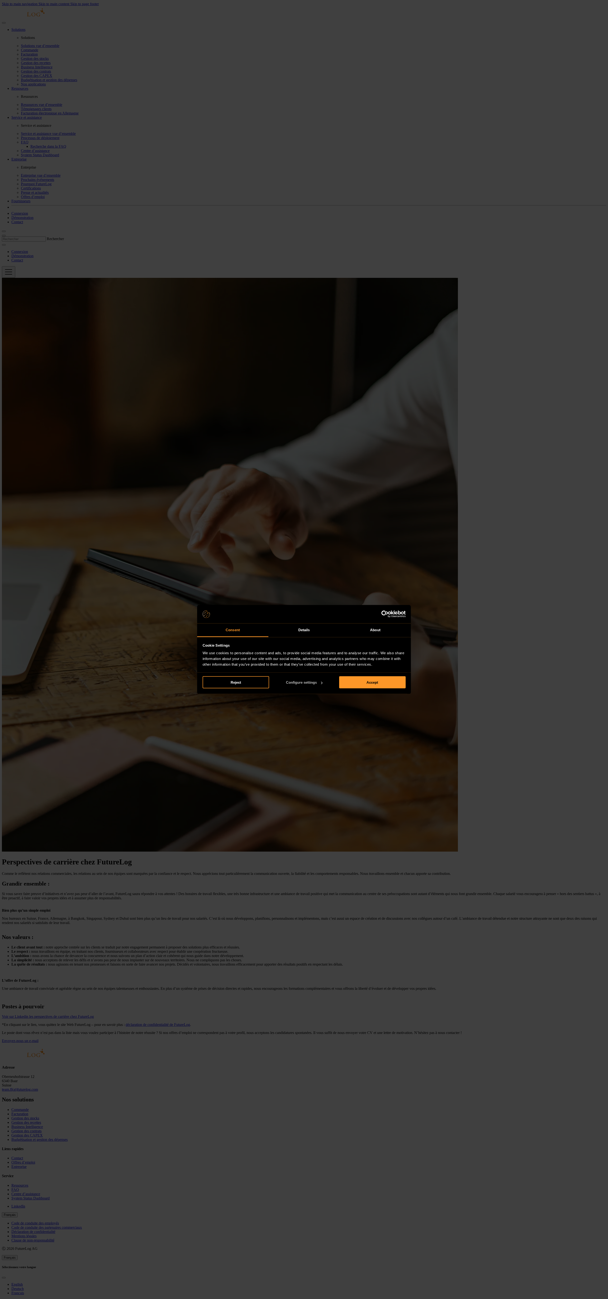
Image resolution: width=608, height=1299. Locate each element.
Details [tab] (304, 630)
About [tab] (375, 630)
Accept (372, 682)
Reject (236, 682)
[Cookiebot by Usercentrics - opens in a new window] (385, 614)
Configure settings (301, 682)
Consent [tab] (233, 630)
